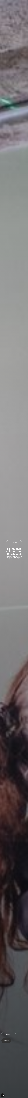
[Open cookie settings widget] (3, 1095)
